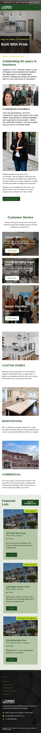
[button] (37, 7)
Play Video (12, 251)
